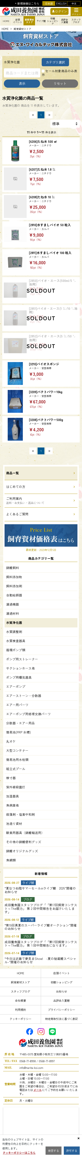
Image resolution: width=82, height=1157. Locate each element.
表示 (22, 83)
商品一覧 (12, 473)
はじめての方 (15, 486)
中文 (74, 3)
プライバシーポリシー (61, 1009)
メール (37, 1090)
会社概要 (20, 1000)
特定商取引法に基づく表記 (61, 1019)
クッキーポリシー (20, 1019)
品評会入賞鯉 (61, 1000)
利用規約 (20, 1009)
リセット (60, 83)
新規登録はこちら (28, 3)
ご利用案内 (25, 500)
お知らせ (61, 991)
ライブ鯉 (41, 21)
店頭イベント (61, 973)
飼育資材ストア (20, 982)
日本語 (49, 3)
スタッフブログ (20, 991)
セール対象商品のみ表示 (59, 73)
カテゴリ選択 (55, 62)
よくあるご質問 (17, 514)
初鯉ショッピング (61, 982)
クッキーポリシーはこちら (19, 1152)
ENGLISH (61, 3)
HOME (6, 21)
